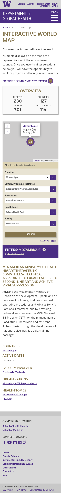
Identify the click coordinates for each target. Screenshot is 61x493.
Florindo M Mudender (14, 372)
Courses (21, 4)
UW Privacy (8, 490)
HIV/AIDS (7, 399)
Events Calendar (12, 456)
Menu (54, 11)
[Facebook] (5, 442)
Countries (9, 172)
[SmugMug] (25, 443)
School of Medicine (13, 430)
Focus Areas (11, 195)
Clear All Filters (48, 240)
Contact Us (44, 6)
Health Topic (11, 207)
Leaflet (36, 160)
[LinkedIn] (20, 442)
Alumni (30, 4)
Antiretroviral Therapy (15, 394)
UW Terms (21, 490)
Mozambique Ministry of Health (20, 383)
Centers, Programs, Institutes (20, 183)
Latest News (9, 467)
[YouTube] (9, 442)
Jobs (5, 475)
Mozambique (30, 250)
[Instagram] (15, 442)
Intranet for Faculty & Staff (17, 459)
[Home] (17, 16)
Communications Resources (18, 463)
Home (5, 27)
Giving (55, 6)
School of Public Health (15, 426)
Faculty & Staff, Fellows (47, 4)
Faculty (8, 218)
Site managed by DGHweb (42, 490)
